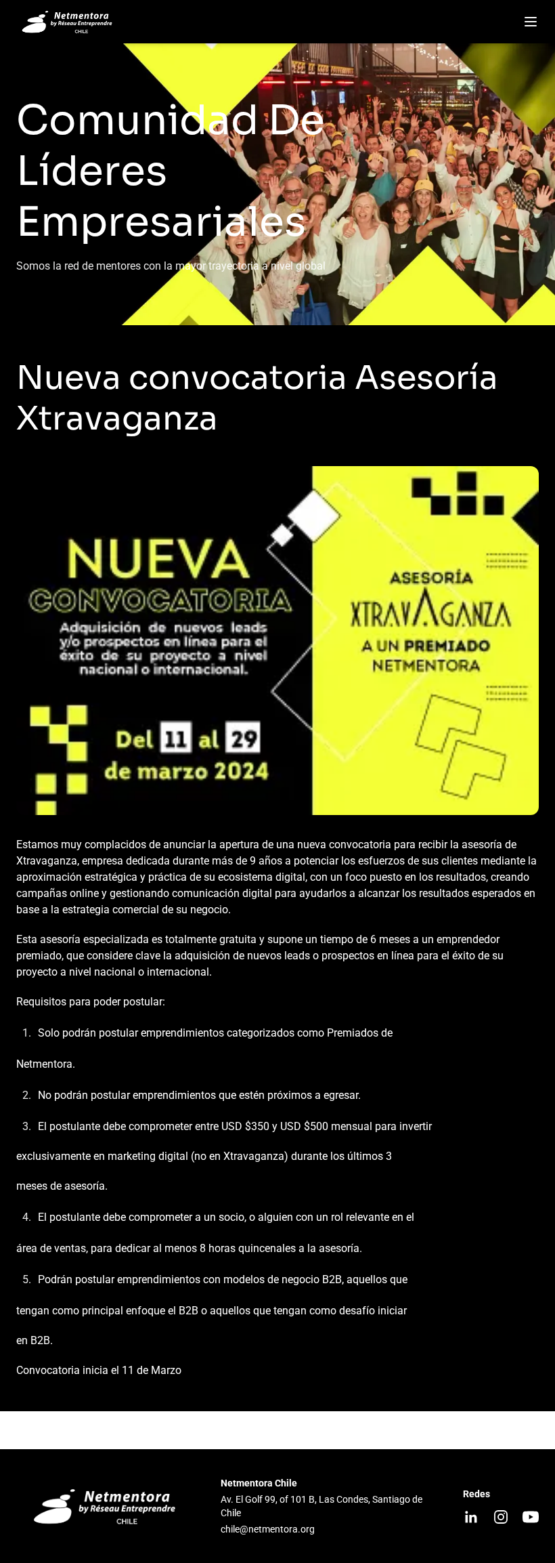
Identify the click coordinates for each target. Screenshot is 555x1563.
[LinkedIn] (471, 1517)
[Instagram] (501, 1517)
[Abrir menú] (530, 21)
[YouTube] (531, 1517)
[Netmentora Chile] (69, 22)
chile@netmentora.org (268, 1529)
